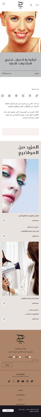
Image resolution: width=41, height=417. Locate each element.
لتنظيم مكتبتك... (32, 314)
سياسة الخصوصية (20, 404)
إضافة (7, 365)
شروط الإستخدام (20, 395)
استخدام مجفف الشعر (30, 298)
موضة (27, 357)
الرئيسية (37, 73)
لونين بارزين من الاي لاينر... (28, 215)
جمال (17, 357)
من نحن (20, 399)
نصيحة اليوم (35, 220)
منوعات (10, 357)
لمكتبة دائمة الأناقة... (29, 231)
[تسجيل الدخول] (31, 5)
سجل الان (8, 410)
